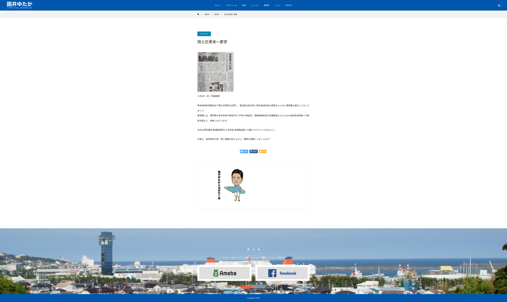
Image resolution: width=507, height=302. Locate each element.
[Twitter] (248, 249)
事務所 (266, 5)
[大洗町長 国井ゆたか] (20, 5)
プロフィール (231, 5)
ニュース (255, 5)
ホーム (217, 5)
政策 (244, 5)
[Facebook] (253, 249)
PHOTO (288, 5)
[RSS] (499, 5)
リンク (277, 5)
